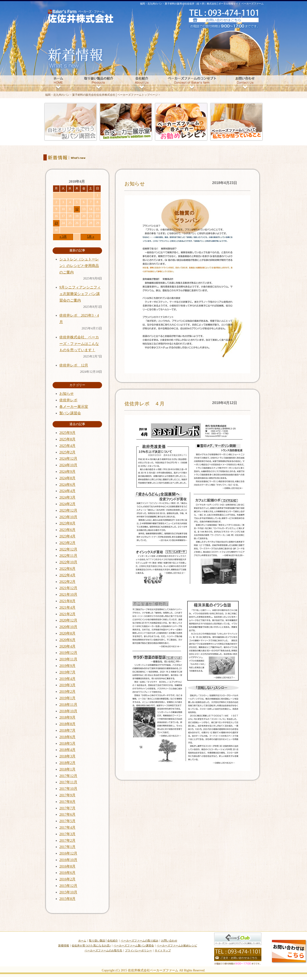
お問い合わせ (169, 940)
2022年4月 (67, 575)
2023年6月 (67, 530)
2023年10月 (68, 517)
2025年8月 (67, 439)
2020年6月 (67, 640)
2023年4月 (67, 536)
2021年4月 (67, 607)
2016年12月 (68, 853)
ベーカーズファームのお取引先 (103, 950)
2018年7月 (67, 730)
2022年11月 (68, 555)
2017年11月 (68, 782)
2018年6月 (67, 737)
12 (76, 209)
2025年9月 (67, 433)
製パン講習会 (70, 413)
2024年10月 (68, 465)
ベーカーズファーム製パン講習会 (133, 945)
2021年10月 (68, 594)
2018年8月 (67, 724)
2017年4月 (67, 827)
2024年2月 (67, 504)
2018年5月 (67, 743)
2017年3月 (67, 834)
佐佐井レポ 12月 (73, 365)
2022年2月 (67, 582)
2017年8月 (67, 802)
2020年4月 (67, 646)
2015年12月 (68, 886)
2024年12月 (68, 458)
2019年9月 (67, 666)
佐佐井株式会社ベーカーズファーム (153, 970)
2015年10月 (68, 892)
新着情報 (63, 945)
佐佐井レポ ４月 (145, 403)
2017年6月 (67, 814)
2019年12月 (68, 653)
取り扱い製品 (97, 940)
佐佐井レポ (68, 400)
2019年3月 (67, 685)
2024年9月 (67, 471)
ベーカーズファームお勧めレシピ (177, 945)
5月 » (90, 236)
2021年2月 (67, 614)
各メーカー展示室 (73, 407)
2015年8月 (67, 899)
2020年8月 (67, 633)
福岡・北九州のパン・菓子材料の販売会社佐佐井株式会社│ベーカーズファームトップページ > (102, 94)
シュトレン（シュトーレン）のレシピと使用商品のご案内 (79, 265)
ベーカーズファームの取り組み (139, 940)
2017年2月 (67, 840)
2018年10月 (68, 711)
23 (56, 223)
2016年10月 (68, 860)
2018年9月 (67, 717)
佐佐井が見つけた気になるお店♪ (91, 945)
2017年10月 (68, 788)
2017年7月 (67, 808)
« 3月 (63, 236)
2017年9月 (67, 795)
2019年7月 (67, 672)
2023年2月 (67, 543)
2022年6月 (67, 569)
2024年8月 (67, 478)
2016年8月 (67, 866)
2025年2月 (67, 452)
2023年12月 (68, 510)
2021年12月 (68, 588)
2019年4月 (67, 679)
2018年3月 (67, 756)
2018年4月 (67, 750)
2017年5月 (67, 821)
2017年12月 (68, 776)
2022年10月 (68, 562)
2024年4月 (67, 491)
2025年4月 (67, 446)
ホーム (82, 940)
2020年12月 (68, 620)
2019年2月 (67, 691)
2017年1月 (67, 847)
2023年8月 (67, 523)
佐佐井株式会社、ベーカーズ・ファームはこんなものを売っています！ (79, 343)
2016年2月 (67, 879)
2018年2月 (67, 763)
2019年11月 (68, 659)
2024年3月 (67, 497)
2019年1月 (67, 698)
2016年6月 (67, 873)
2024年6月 (67, 484)
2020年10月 (68, 627)
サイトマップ (163, 950)
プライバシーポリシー (138, 950)
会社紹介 (112, 940)
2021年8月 (67, 601)
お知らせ (135, 184)
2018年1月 (67, 769)
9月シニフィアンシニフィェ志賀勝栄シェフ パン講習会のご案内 (80, 293)
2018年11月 (68, 704)
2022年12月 (68, 549)
